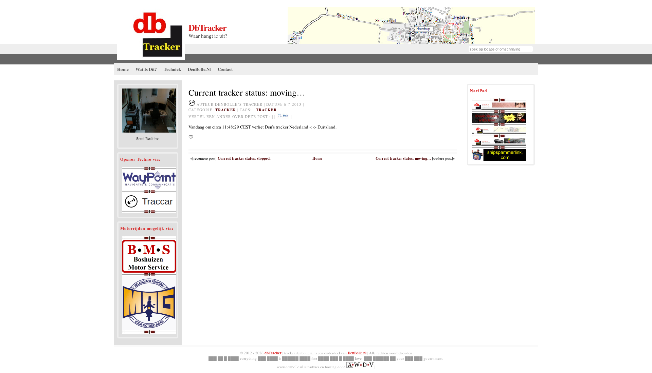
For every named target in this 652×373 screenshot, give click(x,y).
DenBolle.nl (357, 353)
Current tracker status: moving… (403, 158)
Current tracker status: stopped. (244, 158)
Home (317, 158)
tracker (225, 110)
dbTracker (207, 27)
